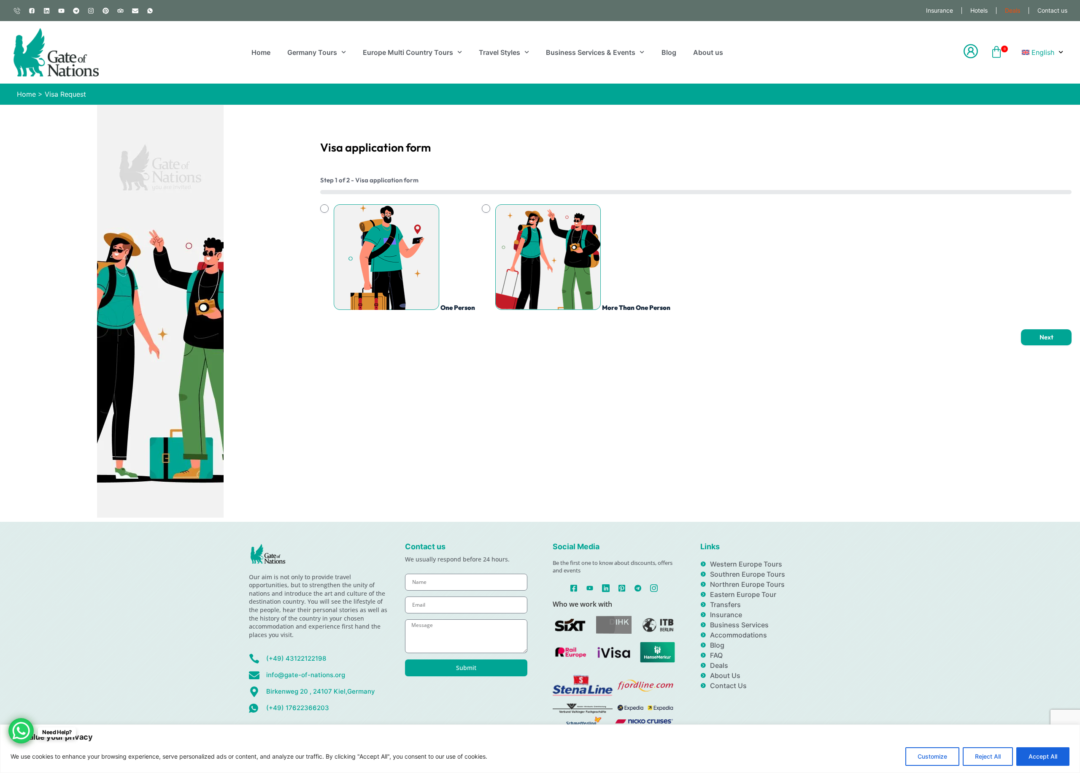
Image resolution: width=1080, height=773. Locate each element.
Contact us (1052, 10)
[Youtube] (61, 10)
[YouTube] (590, 587)
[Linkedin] (46, 10)
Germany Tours (312, 52)
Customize (932, 756)
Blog (669, 52)
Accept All (1043, 756)
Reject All (988, 756)
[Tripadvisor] (120, 10)
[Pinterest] (105, 10)
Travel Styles (499, 52)
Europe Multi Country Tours (408, 52)
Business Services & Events (590, 52)
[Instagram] (90, 10)
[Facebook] (574, 587)
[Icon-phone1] (17, 10)
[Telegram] (76, 10)
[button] (996, 52)
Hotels (979, 10)
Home (260, 52)
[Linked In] (606, 587)
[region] (540, 748)
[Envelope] (135, 10)
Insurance (939, 10)
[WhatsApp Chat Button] (21, 730)
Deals (1012, 10)
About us (708, 52)
